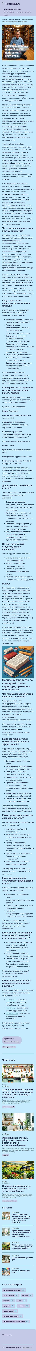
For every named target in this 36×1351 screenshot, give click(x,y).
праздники (8, 1306)
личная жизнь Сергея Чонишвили (16, 1321)
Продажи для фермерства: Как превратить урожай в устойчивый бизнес (22, 1247)
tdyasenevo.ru (27, 1348)
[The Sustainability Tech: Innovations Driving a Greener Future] (18, 1073)
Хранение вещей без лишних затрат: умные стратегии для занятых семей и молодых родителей (21, 1218)
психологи (23, 1306)
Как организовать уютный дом (22, 1259)
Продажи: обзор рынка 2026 (21, 1271)
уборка (5, 1155)
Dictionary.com (12, 1013)
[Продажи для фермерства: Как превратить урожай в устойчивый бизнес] (6, 1246)
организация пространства (12, 9)
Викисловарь (11, 1000)
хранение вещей (8, 1107)
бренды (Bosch (10, 1311)
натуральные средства (12, 1316)
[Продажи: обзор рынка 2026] (6, 1272)
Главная (4, 19)
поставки (20, 12)
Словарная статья (14, 19)
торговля (28, 12)
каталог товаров (9, 12)
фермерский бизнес (9, 1201)
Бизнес (6, 15)
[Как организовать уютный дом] (6, 1259)
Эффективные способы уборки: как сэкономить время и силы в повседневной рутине (21, 1233)
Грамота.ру (10, 1008)
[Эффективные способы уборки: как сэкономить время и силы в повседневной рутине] (6, 1232)
